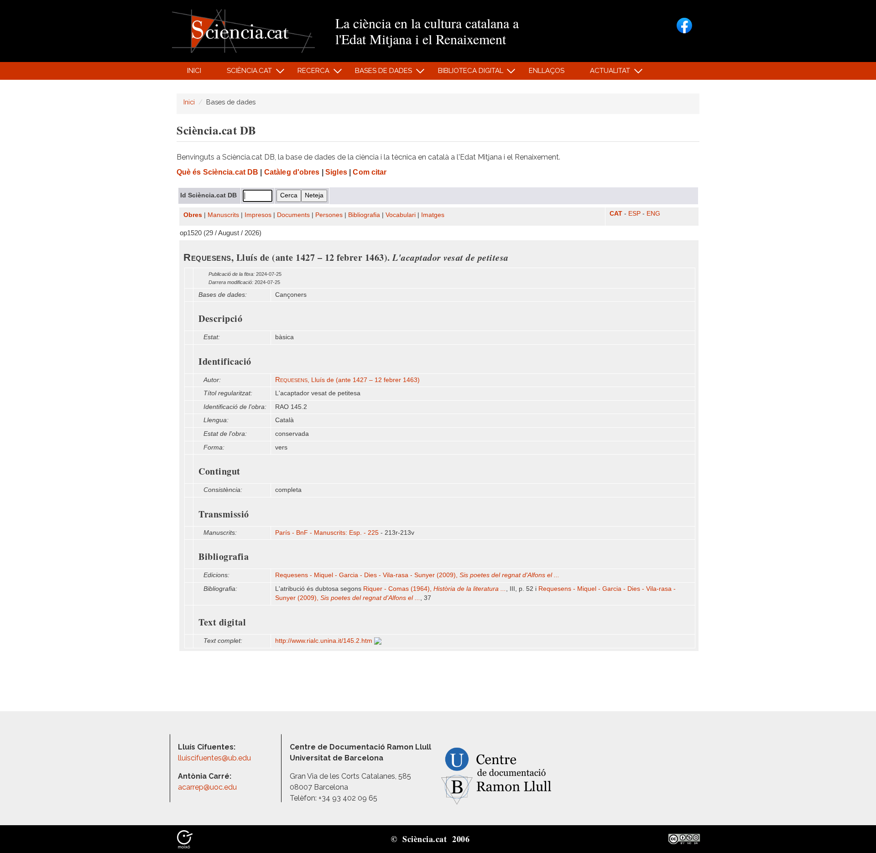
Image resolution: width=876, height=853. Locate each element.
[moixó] (185, 838)
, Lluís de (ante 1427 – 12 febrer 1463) (347, 380)
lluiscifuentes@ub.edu (215, 758)
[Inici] (243, 30)
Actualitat (605, 73)
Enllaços (546, 71)
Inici (194, 71)
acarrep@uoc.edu (207, 787)
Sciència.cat (244, 73)
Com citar (369, 172)
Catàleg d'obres (292, 172)
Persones (329, 215)
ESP (634, 213)
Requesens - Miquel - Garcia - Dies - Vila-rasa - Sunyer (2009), (417, 575)
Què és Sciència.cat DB (217, 172)
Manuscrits (223, 215)
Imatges (432, 215)
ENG (653, 213)
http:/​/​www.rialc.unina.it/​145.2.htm (324, 640)
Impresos (258, 215)
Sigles (336, 172)
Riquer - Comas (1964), (434, 588)
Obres (192, 215)
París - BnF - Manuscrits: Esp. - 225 (327, 532)
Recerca (308, 73)
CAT (616, 213)
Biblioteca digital (465, 73)
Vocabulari (401, 215)
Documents (293, 215)
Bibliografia (364, 215)
